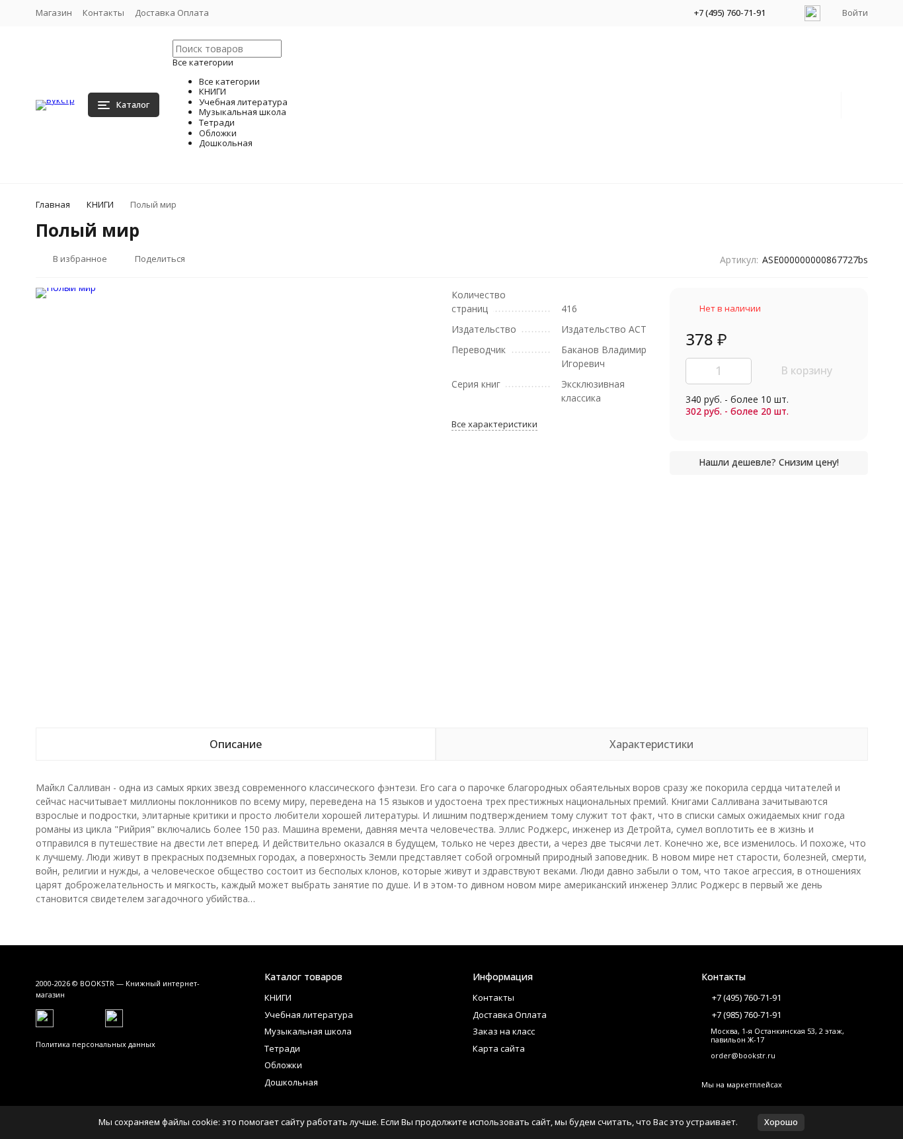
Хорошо (781, 1122)
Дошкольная (291, 1082)
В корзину (806, 370)
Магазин (54, 13)
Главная (53, 204)
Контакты (103, 13)
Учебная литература (308, 1015)
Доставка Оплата (172, 13)
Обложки (283, 1065)
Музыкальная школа (308, 1031)
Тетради (282, 1048)
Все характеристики (494, 424)
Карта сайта (499, 1048)
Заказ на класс (504, 1031)
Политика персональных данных (95, 1044)
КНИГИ (100, 204)
